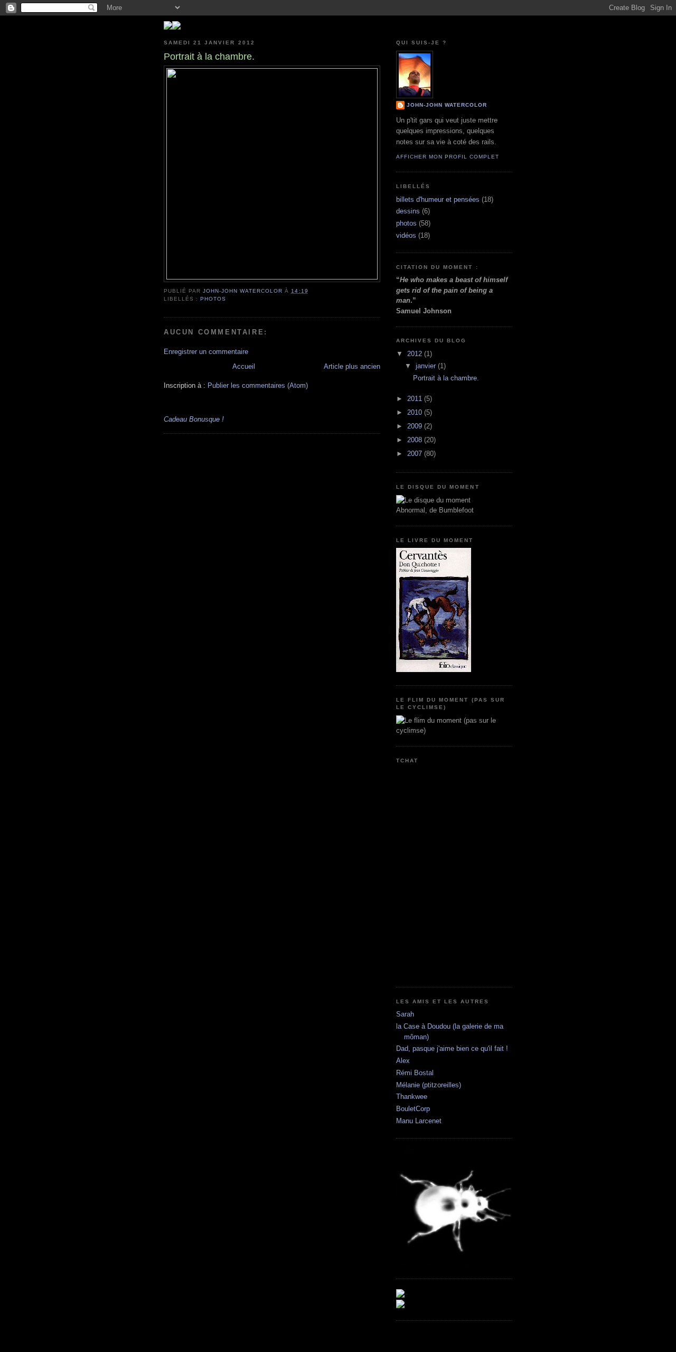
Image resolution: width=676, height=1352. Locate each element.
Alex (403, 1061)
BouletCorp (413, 1109)
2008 (415, 440)
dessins (408, 211)
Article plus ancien (352, 366)
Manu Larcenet (419, 1121)
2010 (415, 412)
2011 (415, 399)
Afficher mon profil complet (447, 157)
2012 (415, 354)
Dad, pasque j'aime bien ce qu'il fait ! (452, 1048)
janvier (427, 366)
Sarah (405, 1014)
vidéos (406, 235)
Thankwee (411, 1097)
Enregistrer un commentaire (206, 352)
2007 (415, 454)
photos (213, 299)
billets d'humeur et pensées (438, 199)
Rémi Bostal (415, 1073)
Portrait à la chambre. (446, 378)
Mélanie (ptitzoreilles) (428, 1085)
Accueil (243, 366)
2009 (415, 426)
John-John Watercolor (447, 105)
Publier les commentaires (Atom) (258, 385)
